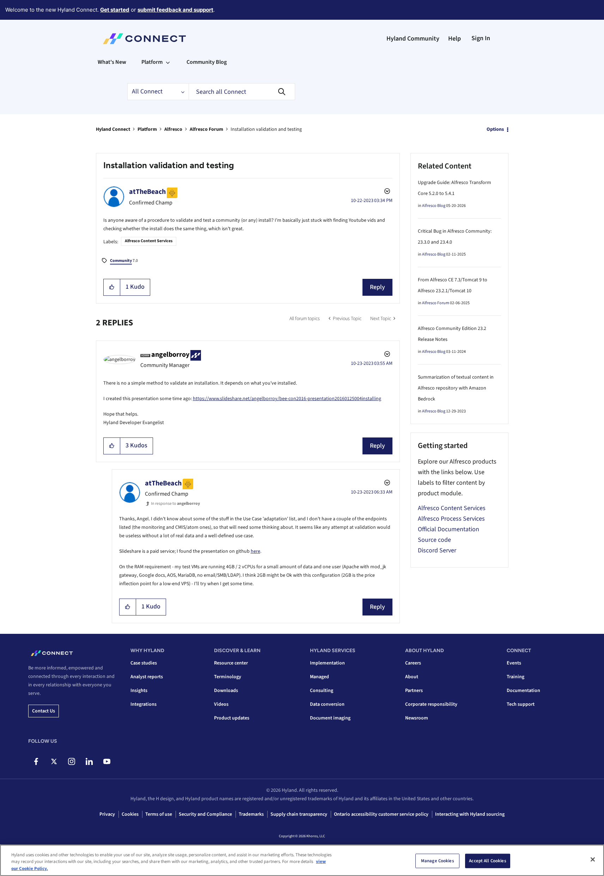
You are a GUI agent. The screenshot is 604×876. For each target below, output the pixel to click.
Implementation (327, 663)
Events (514, 663)
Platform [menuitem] (152, 62)
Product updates (231, 718)
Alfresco (173, 129)
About (411, 676)
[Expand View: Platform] (167, 62)
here (255, 551)
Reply (377, 287)
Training (515, 676)
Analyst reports (146, 676)
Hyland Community (412, 38)
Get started (114, 9)
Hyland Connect (113, 129)
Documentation (523, 690)
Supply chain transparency (298, 814)
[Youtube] (107, 761)
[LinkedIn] (89, 761)
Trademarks (251, 814)
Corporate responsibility (431, 704)
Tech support (521, 704)
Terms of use (158, 814)
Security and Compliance (205, 814)
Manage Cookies (437, 860)
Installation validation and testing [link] (266, 129)
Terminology (227, 676)
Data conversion (327, 704)
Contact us (43, 711)
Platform (147, 129)
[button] (112, 287)
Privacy (107, 814)
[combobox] (242, 91)
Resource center (231, 663)
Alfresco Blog (433, 206)
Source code (434, 539)
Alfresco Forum (206, 129)
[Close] (592, 859)
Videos (221, 704)
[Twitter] (54, 761)
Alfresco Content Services (148, 241)
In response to (175, 504)
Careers (413, 663)
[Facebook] (36, 761)
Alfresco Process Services (451, 518)
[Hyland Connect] (144, 39)
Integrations (143, 704)
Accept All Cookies (487, 860)
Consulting (321, 690)
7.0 (124, 261)
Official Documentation (448, 529)
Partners (414, 690)
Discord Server (437, 550)
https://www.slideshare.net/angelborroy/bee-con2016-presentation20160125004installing (287, 398)
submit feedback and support (175, 9)
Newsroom (416, 718)
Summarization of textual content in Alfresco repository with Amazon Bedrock (456, 388)
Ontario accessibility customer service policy (381, 814)
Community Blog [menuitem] (207, 62)
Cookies (130, 814)
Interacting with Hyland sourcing (470, 814)
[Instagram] (71, 761)
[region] (302, 860)
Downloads (226, 690)
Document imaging (330, 718)
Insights (138, 690)
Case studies (143, 663)
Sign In (480, 38)
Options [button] (495, 129)
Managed (319, 676)
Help (454, 38)
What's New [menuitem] (112, 62)
